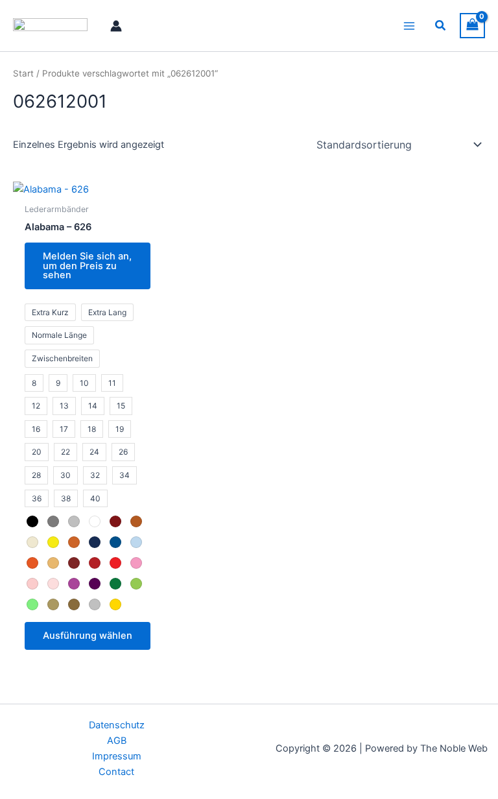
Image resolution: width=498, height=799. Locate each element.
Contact (116, 772)
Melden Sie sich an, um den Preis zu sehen (87, 265)
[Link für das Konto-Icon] (116, 26)
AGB (116, 740)
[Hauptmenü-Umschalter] (409, 25)
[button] (441, 26)
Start (23, 73)
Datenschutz (117, 725)
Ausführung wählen (87, 635)
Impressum (116, 756)
